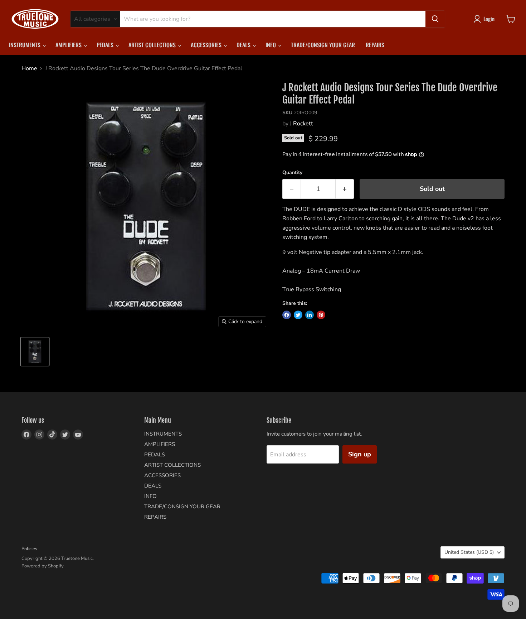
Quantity (292, 173)
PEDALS (106, 44)
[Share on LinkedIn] (309, 315)
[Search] (435, 19)
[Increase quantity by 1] (345, 189)
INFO (271, 44)
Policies (29, 549)
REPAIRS (375, 44)
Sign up (359, 454)
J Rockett (301, 124)
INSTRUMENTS (25, 44)
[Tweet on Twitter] (298, 315)
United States (469, 552)
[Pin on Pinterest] (321, 315)
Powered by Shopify (42, 566)
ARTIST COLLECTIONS (152, 44)
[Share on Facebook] (286, 315)
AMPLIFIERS (69, 44)
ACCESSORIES (207, 44)
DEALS (244, 44)
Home (29, 68)
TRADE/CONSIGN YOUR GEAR (323, 44)
